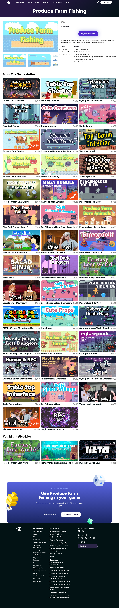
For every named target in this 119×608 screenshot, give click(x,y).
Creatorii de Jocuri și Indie (58, 543)
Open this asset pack (48, 514)
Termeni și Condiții (39, 571)
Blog (67, 2)
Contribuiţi (37, 540)
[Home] (9, 2)
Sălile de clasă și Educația (57, 531)
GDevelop (66, 26)
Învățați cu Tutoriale (56, 537)
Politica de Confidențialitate (39, 575)
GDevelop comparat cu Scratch (59, 581)
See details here (78, 61)
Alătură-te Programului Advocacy (37, 547)
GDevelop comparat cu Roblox (59, 573)
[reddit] (86, 538)
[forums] (83, 531)
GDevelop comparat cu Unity (59, 570)
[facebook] (78, 538)
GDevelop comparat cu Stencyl (59, 584)
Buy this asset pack (88, 34)
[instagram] (82, 538)
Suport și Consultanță (56, 568)
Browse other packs (71, 514)
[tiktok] (90, 538)
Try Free (106, 2)
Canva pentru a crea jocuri (58, 592)
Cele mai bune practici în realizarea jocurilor (57, 550)
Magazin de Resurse (37, 559)
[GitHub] (98, 2)
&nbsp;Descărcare (39, 543)
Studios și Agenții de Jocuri (58, 546)
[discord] (79, 531)
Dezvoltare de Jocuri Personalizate (56, 564)
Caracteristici (37, 531)
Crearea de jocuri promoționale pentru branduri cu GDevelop (59, 596)
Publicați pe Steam (55, 554)
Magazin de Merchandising (38, 567)
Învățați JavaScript (55, 534)
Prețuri (37, 2)
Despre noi (37, 581)
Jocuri (30, 2)
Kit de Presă (37, 579)
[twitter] (94, 538)
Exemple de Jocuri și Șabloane (39, 554)
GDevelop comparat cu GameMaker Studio (57, 577)
